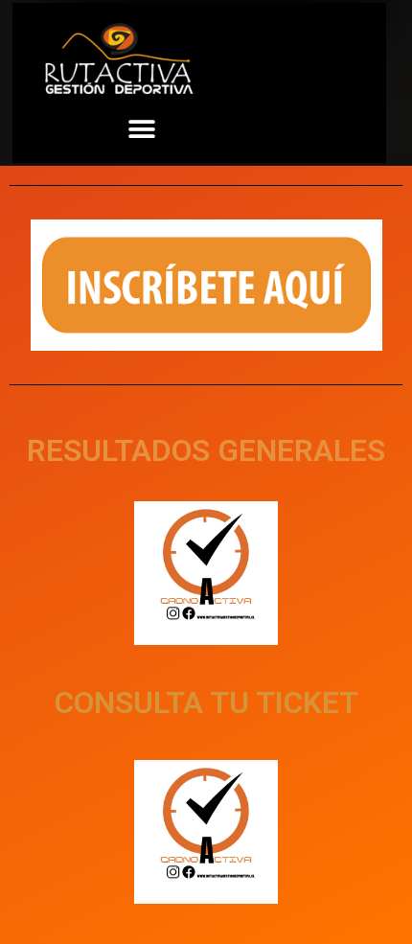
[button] (142, 128)
